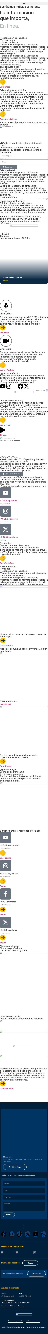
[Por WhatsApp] (3, 558)
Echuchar (4, 332)
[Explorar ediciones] (3, 114)
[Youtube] (3, 386)
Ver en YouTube (7, 370)
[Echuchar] (3, 327)
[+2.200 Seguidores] (5, 529)
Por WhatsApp (7, 563)
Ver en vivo (5, 425)
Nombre (5, 1180)
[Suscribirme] (3, 761)
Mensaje (5, 1201)
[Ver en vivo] (3, 420)
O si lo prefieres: (4, 159)
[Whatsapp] (43, 1234)
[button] (24, 3)
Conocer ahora (7, 1088)
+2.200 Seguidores (9, 537)
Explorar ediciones (8, 119)
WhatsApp (5, 1194)
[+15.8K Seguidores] (5, 511)
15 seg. (3, 435)
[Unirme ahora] (3, 640)
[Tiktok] (19, 1234)
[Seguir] (3, 881)
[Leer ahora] (3, 82)
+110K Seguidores (8, 500)
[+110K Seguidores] (5, 492)
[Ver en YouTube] (3, 365)
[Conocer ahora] (3, 1083)
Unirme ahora (6, 645)
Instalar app (5, 704)
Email (4, 1187)
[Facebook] (20, 386)
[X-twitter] (26, 386)
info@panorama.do (8, 1296)
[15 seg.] (3, 430)
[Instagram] (8, 386)
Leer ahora (5, 87)
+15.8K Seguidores (9, 519)
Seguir (3, 886)
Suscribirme (5, 766)
